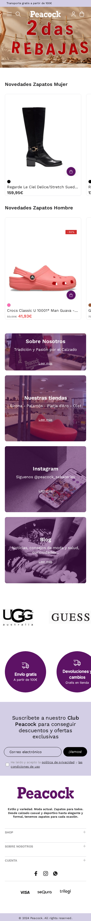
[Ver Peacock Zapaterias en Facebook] (36, 874)
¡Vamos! (75, 751)
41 (68, 99)
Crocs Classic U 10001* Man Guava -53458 (43, 310)
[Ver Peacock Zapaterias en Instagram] (46, 874)
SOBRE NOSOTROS (19, 846)
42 (48, 222)
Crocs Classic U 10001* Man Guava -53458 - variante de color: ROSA (9, 305)
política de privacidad (58, 762)
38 (38, 99)
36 (18, 99)
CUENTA (11, 860)
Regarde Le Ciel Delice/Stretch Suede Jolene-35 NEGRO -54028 (43, 187)
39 (48, 99)
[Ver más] (70, 171)
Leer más (45, 363)
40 (58, 99)
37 (28, 99)
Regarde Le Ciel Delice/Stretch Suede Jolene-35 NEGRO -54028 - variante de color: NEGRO (9, 181)
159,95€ (15, 192)
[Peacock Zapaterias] (45, 14)
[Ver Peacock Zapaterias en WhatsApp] (55, 874)
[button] (18, 14)
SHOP (9, 832)
